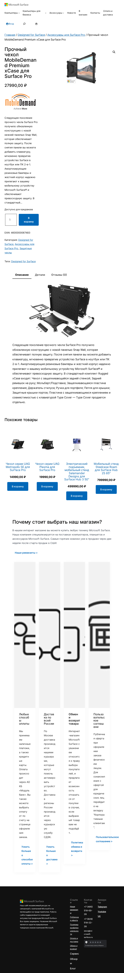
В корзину (29, 219)
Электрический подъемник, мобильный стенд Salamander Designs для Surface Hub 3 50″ (76, 471)
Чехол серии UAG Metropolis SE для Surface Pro (18, 467)
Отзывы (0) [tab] (59, 274)
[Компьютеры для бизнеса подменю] (45, 12)
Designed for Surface (31, 34)
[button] (114, 52)
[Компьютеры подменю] (19, 12)
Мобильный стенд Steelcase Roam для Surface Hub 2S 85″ (106, 468)
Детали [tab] (40, 274)
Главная (10, 34)
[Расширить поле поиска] (24, 24)
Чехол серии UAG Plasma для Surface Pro (47, 467)
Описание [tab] (22, 274)
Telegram (102, 906)
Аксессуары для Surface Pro (66, 34)
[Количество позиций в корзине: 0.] (36, 23)
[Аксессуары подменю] (63, 12)
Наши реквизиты (74, 909)
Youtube (102, 911)
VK (99, 916)
